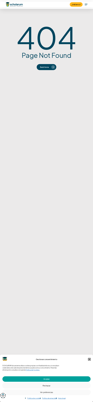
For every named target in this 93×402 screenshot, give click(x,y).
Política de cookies (34, 398)
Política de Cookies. (33, 370)
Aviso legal (62, 398)
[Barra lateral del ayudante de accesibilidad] (3, 395)
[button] (89, 359)
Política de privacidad (49, 398)
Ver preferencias (46, 392)
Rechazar (46, 386)
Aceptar (46, 379)
